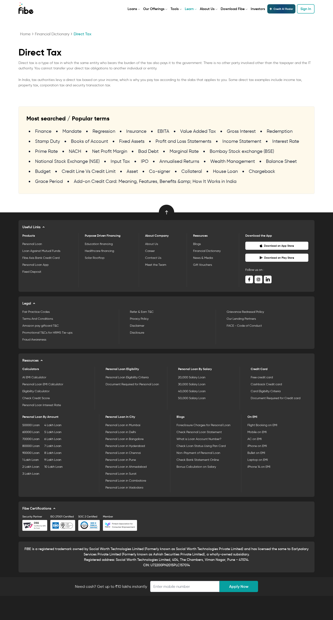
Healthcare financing (99, 251)
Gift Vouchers (202, 265)
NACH (75, 151)
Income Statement (241, 141)
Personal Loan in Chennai (123, 453)
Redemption (280, 131)
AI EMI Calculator (34, 377)
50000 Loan (31, 425)
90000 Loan (31, 453)
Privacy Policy (139, 319)
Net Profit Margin (109, 151)
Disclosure (137, 332)
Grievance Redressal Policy (245, 312)
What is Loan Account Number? (199, 439)
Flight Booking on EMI (262, 425)
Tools (175, 9)
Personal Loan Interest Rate (41, 405)
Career (150, 251)
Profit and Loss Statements (183, 141)
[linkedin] (268, 279)
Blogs (197, 244)
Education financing (99, 244)
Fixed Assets (132, 141)
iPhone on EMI (257, 446)
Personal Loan (32, 244)
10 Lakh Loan (53, 467)
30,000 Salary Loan (191, 384)
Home (25, 34)
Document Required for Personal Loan (132, 384)
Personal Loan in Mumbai (122, 425)
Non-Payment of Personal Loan (198, 453)
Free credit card (262, 377)
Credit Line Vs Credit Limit (89, 171)
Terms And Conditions (37, 319)
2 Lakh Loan (30, 467)
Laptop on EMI (257, 460)
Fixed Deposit (31, 271)
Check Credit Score (36, 398)
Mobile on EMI (257, 432)
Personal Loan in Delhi (120, 432)
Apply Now (238, 586)
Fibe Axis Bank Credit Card (41, 258)
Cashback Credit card (266, 384)
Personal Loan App (35, 265)
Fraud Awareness (34, 339)
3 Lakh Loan (30, 473)
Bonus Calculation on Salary (196, 467)
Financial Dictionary (52, 34)
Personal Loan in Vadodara (124, 487)
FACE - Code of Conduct (244, 325)
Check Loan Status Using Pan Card (201, 446)
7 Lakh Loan (52, 446)
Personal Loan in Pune (120, 460)
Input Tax (120, 161)
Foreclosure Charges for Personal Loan (203, 425)
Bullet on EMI (256, 453)
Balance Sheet (281, 161)
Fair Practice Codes (36, 312)
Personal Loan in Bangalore (124, 439)
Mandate (72, 131)
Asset (132, 171)
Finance (43, 131)
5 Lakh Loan (52, 432)
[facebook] (249, 279)
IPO (144, 161)
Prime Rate (46, 151)
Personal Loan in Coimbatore (125, 480)
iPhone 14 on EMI (258, 467)
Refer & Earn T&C (142, 312)
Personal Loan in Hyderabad (125, 446)
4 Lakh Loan (52, 425)
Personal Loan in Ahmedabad (126, 467)
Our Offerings (153, 9)
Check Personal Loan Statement (199, 432)
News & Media (203, 258)
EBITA (163, 131)
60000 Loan (31, 432)
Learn (189, 9)
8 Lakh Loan (52, 453)
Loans (132, 9)
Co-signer (159, 171)
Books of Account (89, 141)
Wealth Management (232, 161)
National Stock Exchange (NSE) (67, 161)
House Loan (225, 171)
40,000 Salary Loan (192, 391)
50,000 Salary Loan (192, 398)
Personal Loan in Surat (120, 473)
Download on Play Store (279, 257)
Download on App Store (279, 245)
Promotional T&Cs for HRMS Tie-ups (47, 332)
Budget (43, 171)
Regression (103, 131)
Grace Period (49, 181)
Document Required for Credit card (275, 398)
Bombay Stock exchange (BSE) (242, 151)
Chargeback (262, 171)
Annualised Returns (179, 161)
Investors (258, 9)
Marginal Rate (184, 151)
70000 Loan (31, 439)
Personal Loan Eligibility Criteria (127, 377)
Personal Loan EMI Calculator (42, 384)
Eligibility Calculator (36, 391)
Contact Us (153, 258)
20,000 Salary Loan (191, 377)
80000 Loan (31, 446)
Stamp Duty (47, 141)
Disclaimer (137, 325)
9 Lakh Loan (52, 460)
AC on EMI (254, 439)
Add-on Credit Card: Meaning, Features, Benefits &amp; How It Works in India (155, 181)
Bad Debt (148, 151)
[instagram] (258, 279)
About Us (207, 9)
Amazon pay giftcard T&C (40, 325)
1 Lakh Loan (30, 460)
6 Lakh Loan (52, 439)
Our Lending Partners (241, 319)
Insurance (136, 131)
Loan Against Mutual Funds (41, 251)
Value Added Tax (198, 131)
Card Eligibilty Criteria (266, 391)
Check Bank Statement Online (198, 460)
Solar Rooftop (94, 258)
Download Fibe (233, 9)
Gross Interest (241, 131)
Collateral (191, 171)
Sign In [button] (305, 9)
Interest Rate (285, 141)
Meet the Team (155, 265)
